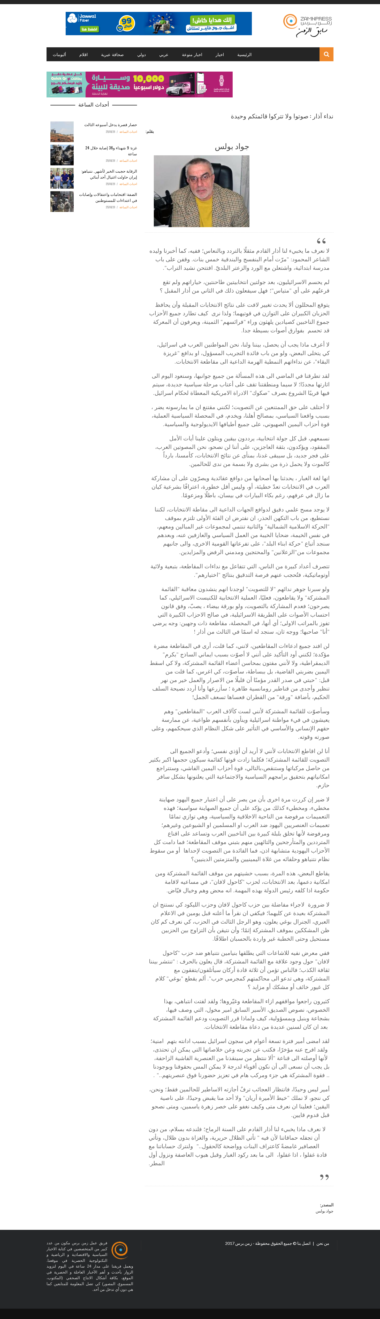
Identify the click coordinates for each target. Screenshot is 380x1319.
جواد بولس (232, 145)
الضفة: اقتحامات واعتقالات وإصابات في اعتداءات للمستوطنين (108, 197)
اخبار (220, 54)
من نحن (322, 1243)
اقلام (83, 54)
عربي (164, 54)
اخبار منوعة (192, 54)
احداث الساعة (128, 132)
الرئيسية (244, 54)
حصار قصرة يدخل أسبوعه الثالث (110, 124)
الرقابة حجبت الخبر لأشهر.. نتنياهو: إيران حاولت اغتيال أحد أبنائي (109, 174)
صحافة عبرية (112, 54)
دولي (141, 54)
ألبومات (59, 54)
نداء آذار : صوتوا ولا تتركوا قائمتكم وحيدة (282, 115)
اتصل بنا (304, 1243)
